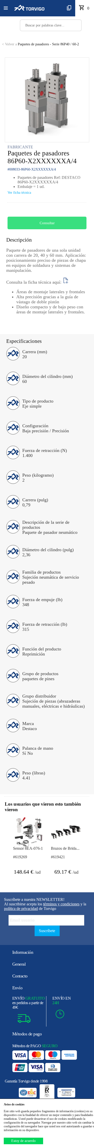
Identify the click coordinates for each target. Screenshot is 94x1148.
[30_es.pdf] (66, 282)
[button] (6, 8)
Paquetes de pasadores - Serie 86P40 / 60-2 (40, 44)
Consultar (47, 223)
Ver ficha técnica (19, 192)
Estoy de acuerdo (23, 1141)
